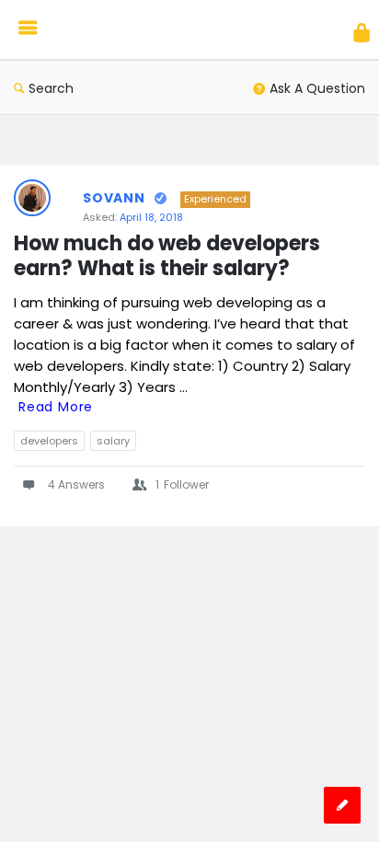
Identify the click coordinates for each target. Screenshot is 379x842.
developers (49, 440)
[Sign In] (361, 33)
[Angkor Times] (131, 30)
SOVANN (114, 198)
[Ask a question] (342, 805)
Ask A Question (317, 88)
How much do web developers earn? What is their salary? (169, 257)
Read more (55, 407)
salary (113, 440)
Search (51, 88)
